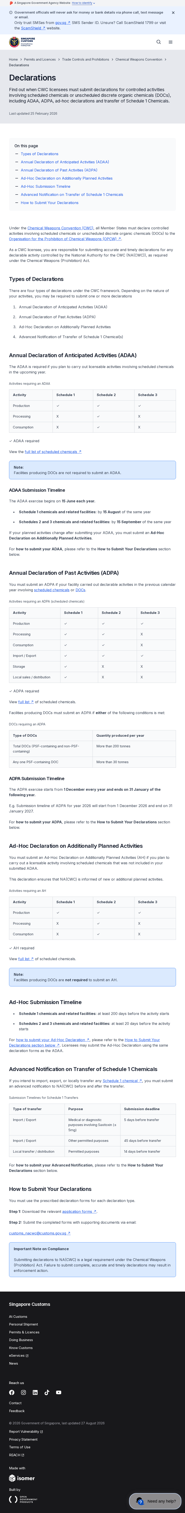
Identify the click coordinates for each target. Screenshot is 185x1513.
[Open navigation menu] (170, 42)
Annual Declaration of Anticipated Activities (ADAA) (65, 162)
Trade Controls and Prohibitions (85, 59)
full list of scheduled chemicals (51, 451)
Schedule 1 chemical (120, 1080)
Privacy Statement (23, 1439)
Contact (15, 1403)
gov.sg (60, 22)
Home (13, 59)
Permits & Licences (24, 1332)
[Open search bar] (158, 42)
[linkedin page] (35, 1392)
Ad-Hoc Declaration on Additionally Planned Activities (67, 178)
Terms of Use (19, 1447)
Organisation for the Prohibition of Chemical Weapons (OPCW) (63, 239)
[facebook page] (11, 1392)
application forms (77, 1211)
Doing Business (21, 1340)
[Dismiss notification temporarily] (173, 12)
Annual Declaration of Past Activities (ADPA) (59, 170)
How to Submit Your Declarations (50, 202)
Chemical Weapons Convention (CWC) (60, 228)
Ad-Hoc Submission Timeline (45, 186)
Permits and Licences (40, 59)
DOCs (80, 590)
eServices (17, 1355)
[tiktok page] (47, 1392)
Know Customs (21, 1348)
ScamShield (31, 28)
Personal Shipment (23, 1324)
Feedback (17, 1411)
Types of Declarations (39, 154)
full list (23, 702)
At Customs (18, 1316)
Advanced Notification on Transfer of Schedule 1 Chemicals (72, 194)
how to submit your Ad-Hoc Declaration (50, 1040)
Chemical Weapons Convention (139, 59)
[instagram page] (23, 1392)
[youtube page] (58, 1392)
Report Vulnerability (24, 1431)
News (13, 1363)
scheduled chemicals (51, 590)
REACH (14, 1455)
